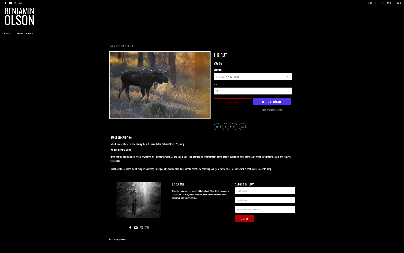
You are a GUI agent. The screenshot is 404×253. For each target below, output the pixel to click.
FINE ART (8, 33)
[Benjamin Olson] (203, 17)
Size (215, 84)
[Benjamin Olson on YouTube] (10, 3)
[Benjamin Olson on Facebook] (5, 3)
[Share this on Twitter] (217, 126)
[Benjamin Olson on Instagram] (15, 3)
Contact (29, 33)
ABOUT (20, 33)
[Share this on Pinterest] (233, 126)
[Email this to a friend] (242, 126)
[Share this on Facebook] (225, 126)
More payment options (271, 110)
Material (218, 70)
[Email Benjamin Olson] (20, 3)
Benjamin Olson (122, 239)
